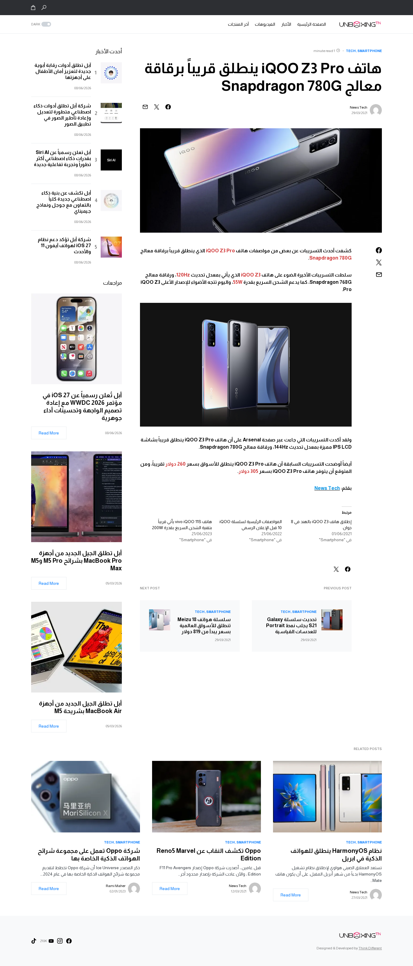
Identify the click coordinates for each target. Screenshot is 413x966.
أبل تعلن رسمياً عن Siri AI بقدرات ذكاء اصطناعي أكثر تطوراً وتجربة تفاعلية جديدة (62, 158)
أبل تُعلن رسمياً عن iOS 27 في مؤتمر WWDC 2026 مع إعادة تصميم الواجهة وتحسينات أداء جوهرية (82, 406)
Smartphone (369, 51)
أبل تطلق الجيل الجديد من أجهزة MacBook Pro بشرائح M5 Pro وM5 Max (76, 560)
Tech (351, 51)
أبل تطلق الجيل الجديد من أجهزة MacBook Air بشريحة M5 (80, 707)
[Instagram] (60, 941)
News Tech (358, 107)
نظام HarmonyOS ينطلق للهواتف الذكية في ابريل (336, 854)
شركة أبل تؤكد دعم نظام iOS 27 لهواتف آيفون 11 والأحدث (64, 245)
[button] (43, 7)
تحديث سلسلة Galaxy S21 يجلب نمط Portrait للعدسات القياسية (291, 625)
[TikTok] (34, 941)
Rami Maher (115, 886)
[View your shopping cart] (33, 7)
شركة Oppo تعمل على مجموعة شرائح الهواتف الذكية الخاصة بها (89, 854)
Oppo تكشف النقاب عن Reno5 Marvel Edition (209, 854)
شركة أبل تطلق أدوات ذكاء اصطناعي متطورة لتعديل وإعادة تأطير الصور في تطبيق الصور (62, 114)
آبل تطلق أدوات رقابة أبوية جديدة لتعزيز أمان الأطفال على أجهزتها (62, 71)
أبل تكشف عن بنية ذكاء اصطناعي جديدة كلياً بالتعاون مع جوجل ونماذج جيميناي (63, 202)
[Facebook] (69, 941)
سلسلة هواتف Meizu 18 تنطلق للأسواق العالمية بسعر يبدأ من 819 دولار (204, 625)
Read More (49, 433)
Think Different (370, 948)
